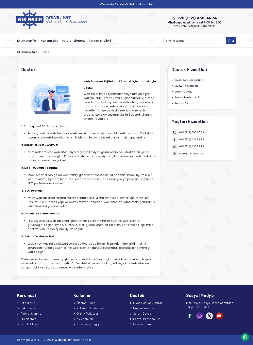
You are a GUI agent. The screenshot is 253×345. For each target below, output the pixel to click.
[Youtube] (219, 315)
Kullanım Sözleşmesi (90, 308)
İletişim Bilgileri (100, 41)
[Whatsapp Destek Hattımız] (245, 337)
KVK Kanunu (84, 319)
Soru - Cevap (183, 91)
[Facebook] (189, 315)
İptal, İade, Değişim (89, 324)
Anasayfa (28, 41)
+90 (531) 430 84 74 (196, 18)
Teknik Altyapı (29, 324)
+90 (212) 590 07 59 (191, 132)
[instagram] (199, 315)
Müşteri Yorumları (186, 86)
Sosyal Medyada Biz (188, 97)
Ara (231, 40)
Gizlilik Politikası (87, 313)
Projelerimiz (28, 319)
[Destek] (51, 19)
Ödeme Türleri (85, 303)
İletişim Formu (183, 103)
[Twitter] (209, 315)
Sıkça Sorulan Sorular (188, 80)
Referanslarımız (73, 41)
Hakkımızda (49, 41)
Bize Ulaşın (27, 303)
